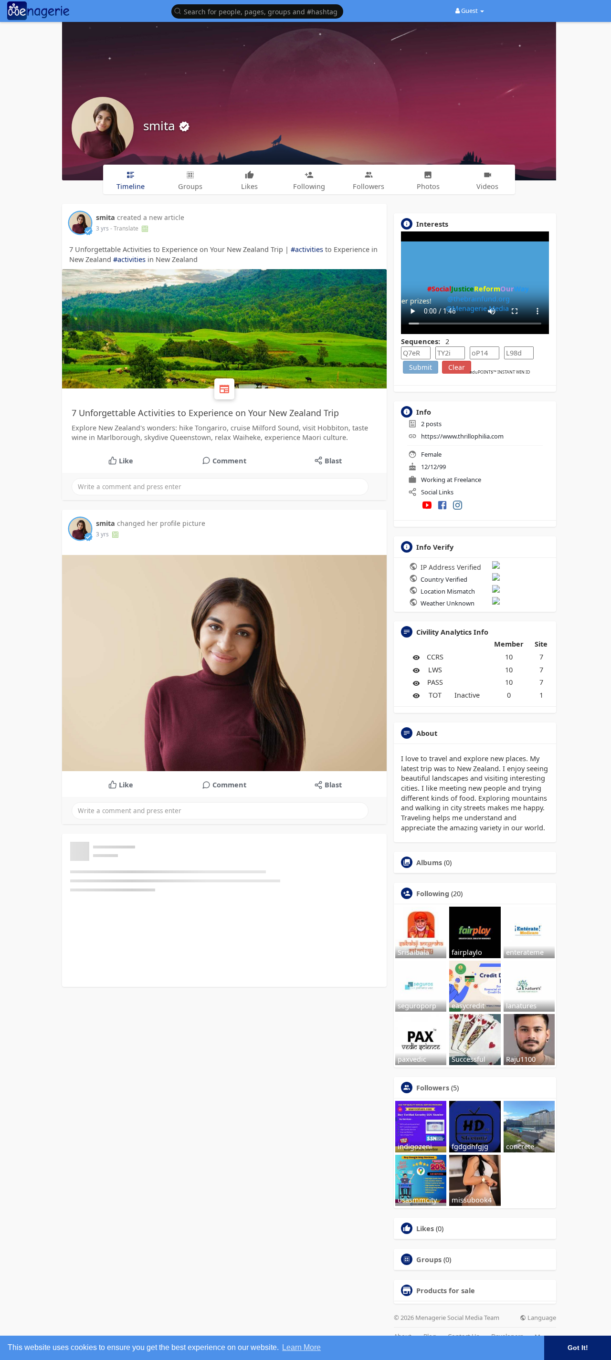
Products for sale (445, 1290)
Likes (425, 1228)
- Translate (125, 228)
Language (541, 1318)
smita (161, 125)
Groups (429, 1259)
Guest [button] (469, 10)
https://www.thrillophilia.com (462, 436)
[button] (259, 11)
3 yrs (102, 228)
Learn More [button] (301, 1347)
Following (432, 893)
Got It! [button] (578, 1347)
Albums (429, 862)
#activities (307, 249)
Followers (432, 1087)
